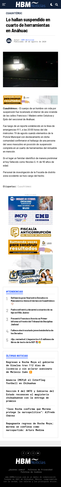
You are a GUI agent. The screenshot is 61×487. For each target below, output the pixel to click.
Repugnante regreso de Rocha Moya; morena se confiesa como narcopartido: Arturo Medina (29, 427)
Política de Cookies (31, 472)
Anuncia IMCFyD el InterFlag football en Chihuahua (25, 381)
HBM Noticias (27, 40)
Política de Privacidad (40, 469)
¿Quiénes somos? (17, 469)
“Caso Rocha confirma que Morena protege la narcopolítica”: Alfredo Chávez (30, 412)
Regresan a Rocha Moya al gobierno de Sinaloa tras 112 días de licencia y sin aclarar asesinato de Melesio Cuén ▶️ (30, 366)
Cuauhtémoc (24, 186)
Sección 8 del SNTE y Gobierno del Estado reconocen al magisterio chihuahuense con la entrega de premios (30, 395)
